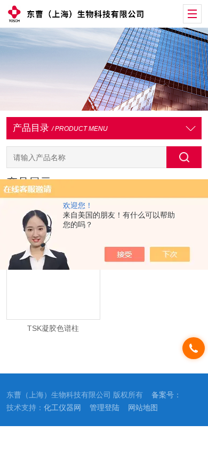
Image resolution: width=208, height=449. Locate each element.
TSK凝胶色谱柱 (53, 328)
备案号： (166, 395)
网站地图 (143, 408)
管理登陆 (104, 408)
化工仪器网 (62, 408)
